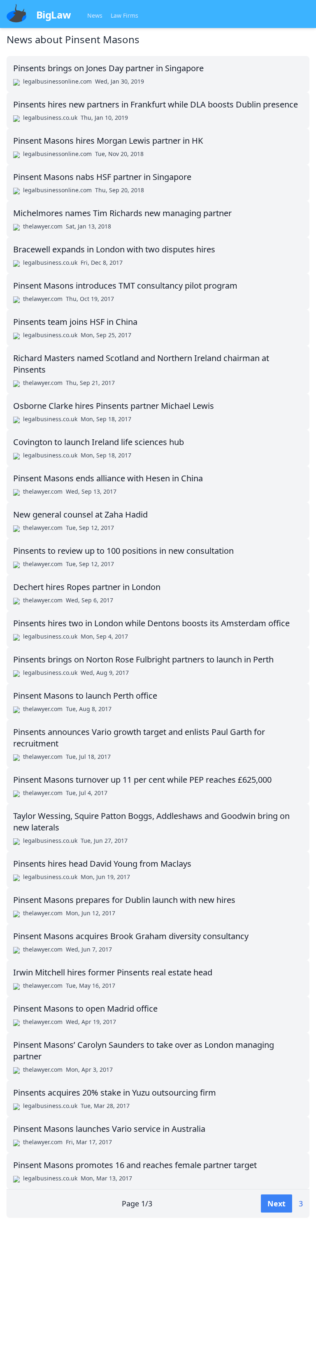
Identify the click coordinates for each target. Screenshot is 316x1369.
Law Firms (124, 15)
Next (276, 1203)
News (94, 15)
